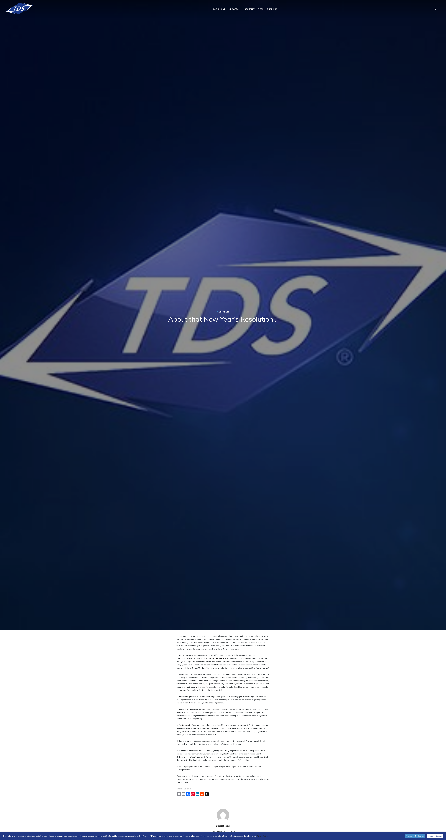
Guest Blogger (223, 826)
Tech (261, 9)
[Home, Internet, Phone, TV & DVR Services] (19, 8)
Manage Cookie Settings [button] (415, 836)
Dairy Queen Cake (217, 658)
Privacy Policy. (262, 836)
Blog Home (219, 9)
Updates (234, 9)
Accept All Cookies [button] (435, 836)
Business (272, 9)
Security (249, 9)
